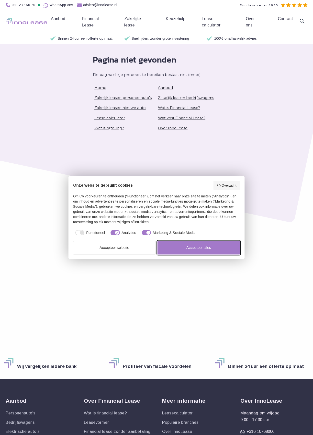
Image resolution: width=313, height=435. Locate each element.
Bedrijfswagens (20, 422)
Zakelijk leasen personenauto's (123, 97)
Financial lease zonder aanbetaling (117, 431)
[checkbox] (89, 233)
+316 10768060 (260, 431)
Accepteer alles (198, 247)
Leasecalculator (177, 413)
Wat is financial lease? (105, 413)
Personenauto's (20, 413)
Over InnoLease (173, 128)
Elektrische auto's (23, 431)
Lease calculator (212, 21)
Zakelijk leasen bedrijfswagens (186, 97)
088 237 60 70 (23, 5)
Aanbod (165, 87)
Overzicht (229, 185)
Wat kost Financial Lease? (181, 118)
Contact (285, 18)
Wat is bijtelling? (109, 128)
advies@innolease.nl (100, 5)
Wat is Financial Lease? (179, 107)
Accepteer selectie (114, 247)
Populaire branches (180, 422)
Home (100, 87)
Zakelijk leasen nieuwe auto (120, 107)
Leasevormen (97, 422)
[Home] (26, 21)
